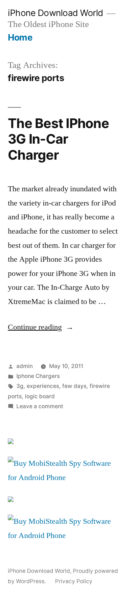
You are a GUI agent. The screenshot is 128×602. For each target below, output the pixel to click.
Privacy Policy (73, 581)
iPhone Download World (55, 12)
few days (74, 386)
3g (19, 386)
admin (24, 366)
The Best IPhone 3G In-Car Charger (58, 139)
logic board (40, 396)
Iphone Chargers (38, 376)
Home (20, 37)
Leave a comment (39, 406)
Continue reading (41, 327)
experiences (43, 386)
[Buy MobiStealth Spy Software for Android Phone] (64, 478)
